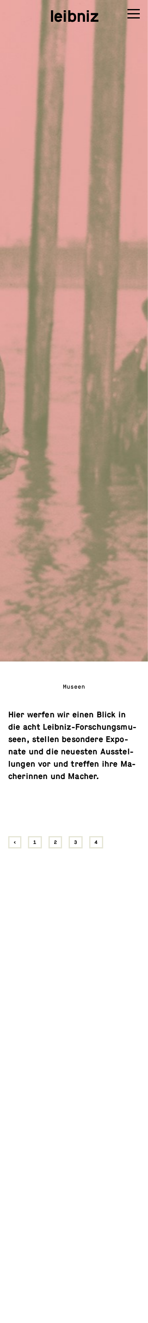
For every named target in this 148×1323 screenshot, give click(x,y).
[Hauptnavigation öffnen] (133, 15)
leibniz (74, 16)
